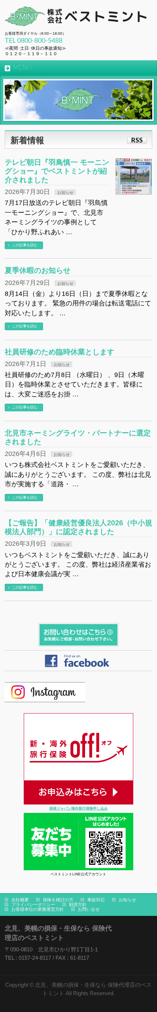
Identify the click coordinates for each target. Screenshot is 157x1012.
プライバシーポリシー (33, 904)
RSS (137, 140)
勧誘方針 (78, 904)
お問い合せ (89, 909)
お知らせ (65, 192)
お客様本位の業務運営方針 (37, 909)
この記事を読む (25, 245)
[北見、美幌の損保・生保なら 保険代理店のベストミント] (78, 18)
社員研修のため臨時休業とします (59, 352)
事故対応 (96, 899)
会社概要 (20, 899)
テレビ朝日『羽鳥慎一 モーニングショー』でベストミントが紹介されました (57, 171)
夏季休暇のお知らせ (37, 270)
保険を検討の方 (58, 899)
